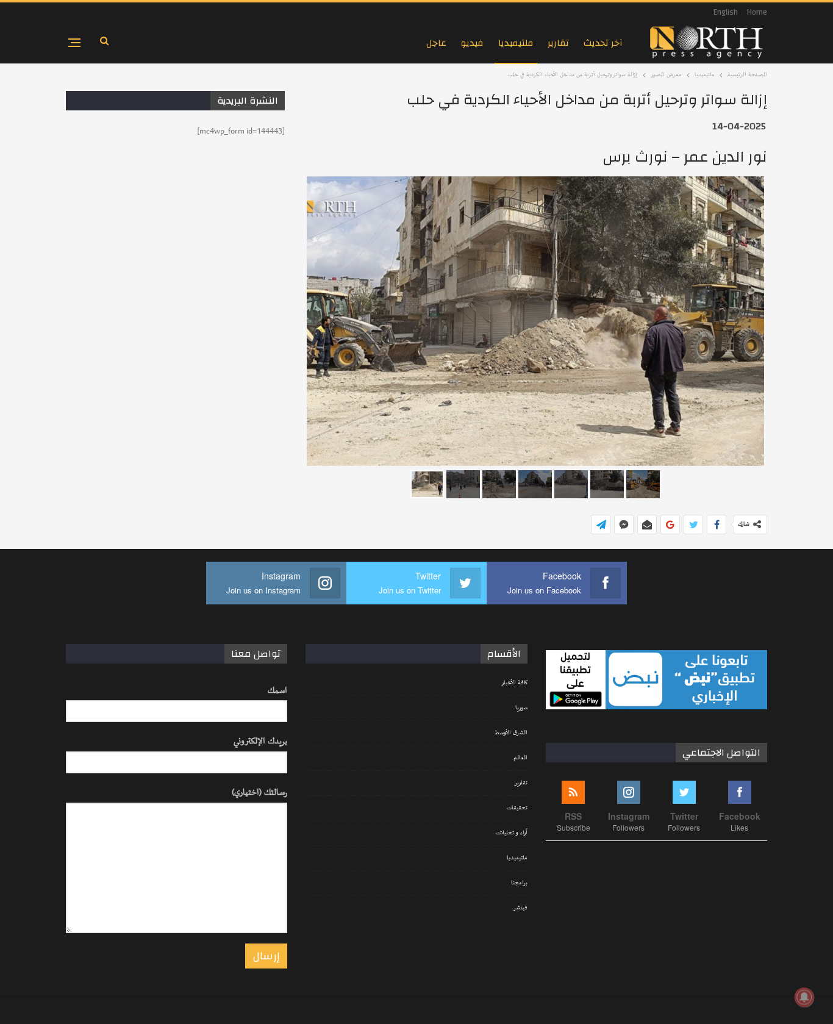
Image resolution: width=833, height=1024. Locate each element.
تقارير (558, 43)
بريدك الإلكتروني (260, 741)
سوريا (521, 708)
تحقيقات (517, 808)
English (725, 12)
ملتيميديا (515, 43)
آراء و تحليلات (511, 833)
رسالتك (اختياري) (259, 792)
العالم (520, 758)
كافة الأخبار (514, 683)
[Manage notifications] (804, 997)
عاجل (436, 43)
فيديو (472, 43)
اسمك (277, 690)
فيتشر (520, 908)
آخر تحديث (603, 43)
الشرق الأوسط (510, 733)
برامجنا (519, 883)
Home (757, 12)
